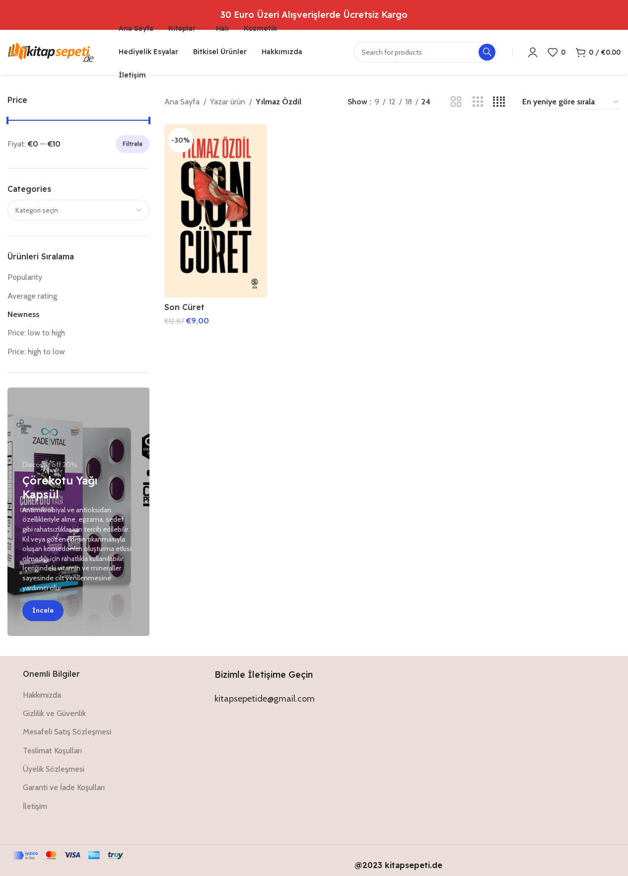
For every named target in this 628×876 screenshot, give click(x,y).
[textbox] (78, 210)
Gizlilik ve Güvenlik (54, 713)
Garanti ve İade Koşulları (64, 787)
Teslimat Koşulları (52, 750)
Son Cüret (184, 307)
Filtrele (132, 144)
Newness (23, 314)
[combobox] (78, 210)
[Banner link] (78, 512)
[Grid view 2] (456, 102)
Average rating (32, 296)
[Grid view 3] (478, 102)
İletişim (35, 806)
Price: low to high (36, 332)
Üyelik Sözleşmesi (53, 769)
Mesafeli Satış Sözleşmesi (67, 731)
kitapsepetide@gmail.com (264, 698)
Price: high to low (36, 351)
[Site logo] (50, 51)
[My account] (533, 52)
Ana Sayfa (182, 101)
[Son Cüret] (215, 210)
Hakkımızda (42, 695)
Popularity (24, 277)
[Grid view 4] (499, 102)
